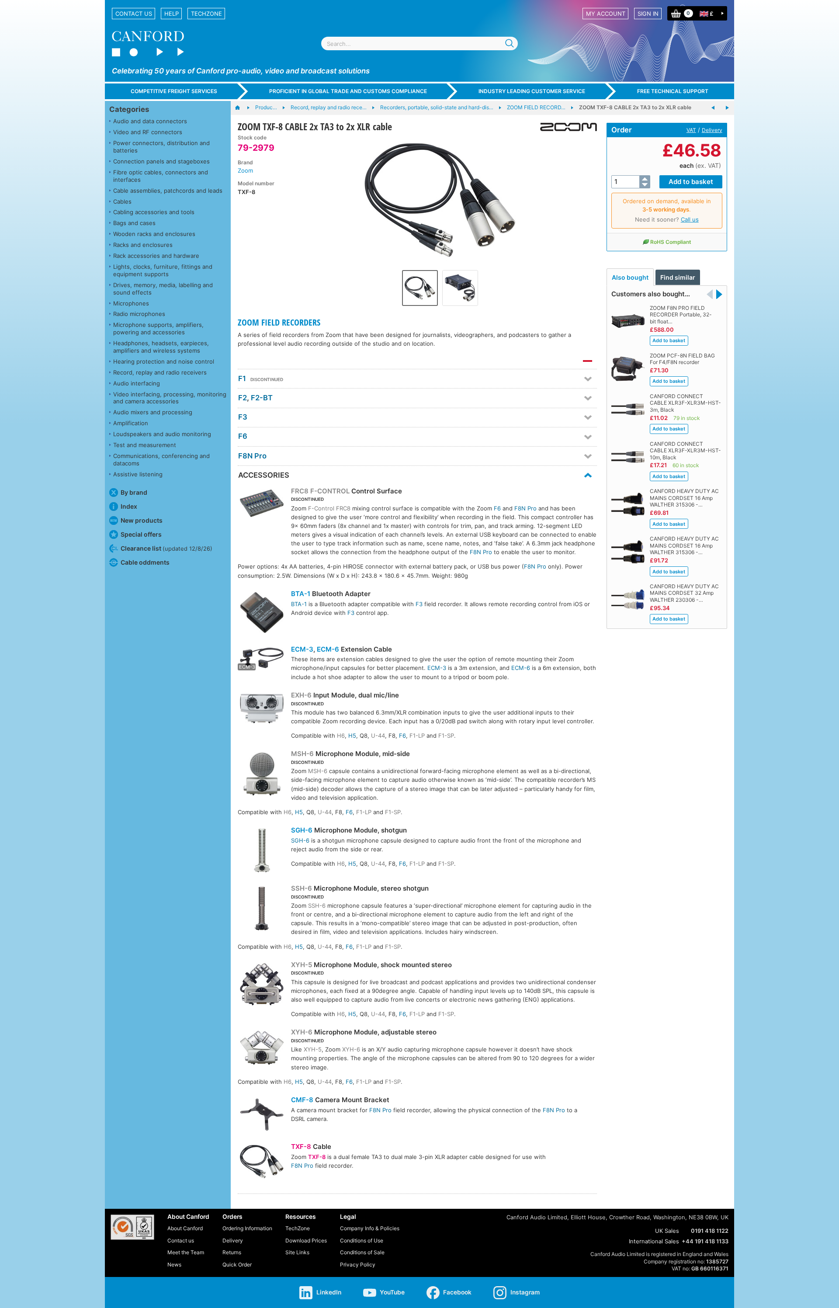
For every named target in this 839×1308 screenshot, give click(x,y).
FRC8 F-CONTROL (320, 491)
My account (605, 13)
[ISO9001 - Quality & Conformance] (132, 1227)
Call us (690, 219)
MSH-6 (302, 753)
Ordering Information (247, 1228)
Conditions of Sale (362, 1252)
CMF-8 (302, 1100)
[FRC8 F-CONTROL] (262, 504)
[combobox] (419, 43)
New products (142, 520)
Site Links (297, 1252)
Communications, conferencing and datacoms (161, 459)
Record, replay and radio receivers (160, 372)
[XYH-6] (262, 1048)
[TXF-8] (262, 1162)
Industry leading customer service (531, 91)
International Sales (654, 1241)
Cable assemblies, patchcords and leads (167, 190)
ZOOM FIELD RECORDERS (279, 322)
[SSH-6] (262, 910)
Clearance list (166, 548)
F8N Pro (252, 455)
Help (171, 13)
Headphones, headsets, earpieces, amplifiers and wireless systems (161, 347)
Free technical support (672, 91)
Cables (122, 201)
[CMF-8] (262, 1115)
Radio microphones (139, 313)
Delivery (712, 130)
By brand (134, 492)
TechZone (206, 13)
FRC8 (343, 508)
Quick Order (237, 1264)
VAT (691, 130)
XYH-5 (301, 965)
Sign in (648, 13)
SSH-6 (301, 888)
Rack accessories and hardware (156, 255)
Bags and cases (134, 222)
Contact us (133, 13)
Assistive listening (138, 474)
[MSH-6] (262, 775)
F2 (242, 397)
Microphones (131, 303)
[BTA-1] (262, 613)
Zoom (245, 170)
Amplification (130, 423)
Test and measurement (144, 444)
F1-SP (446, 735)
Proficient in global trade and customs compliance (348, 91)
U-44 (378, 735)
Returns (231, 1252)
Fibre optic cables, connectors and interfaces (160, 176)
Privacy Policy (357, 1264)
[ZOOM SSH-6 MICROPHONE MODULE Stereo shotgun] (713, 108)
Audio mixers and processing (152, 412)
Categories (129, 109)
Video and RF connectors (147, 131)
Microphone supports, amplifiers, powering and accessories (158, 328)
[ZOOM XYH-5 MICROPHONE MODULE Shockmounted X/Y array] (727, 108)
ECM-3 (302, 649)
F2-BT (262, 397)
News (174, 1264)
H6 (341, 735)
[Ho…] (242, 108)
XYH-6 (301, 1032)
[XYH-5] (262, 985)
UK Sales (667, 1230)
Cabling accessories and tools (153, 211)
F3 (242, 417)
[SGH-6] (262, 851)
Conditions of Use (361, 1240)
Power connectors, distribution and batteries (161, 146)
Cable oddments (145, 562)
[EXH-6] (262, 710)
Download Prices (306, 1240)
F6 (242, 436)
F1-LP (417, 735)
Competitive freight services (174, 91)
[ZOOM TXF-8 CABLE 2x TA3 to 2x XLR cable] (440, 200)
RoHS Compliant (670, 242)
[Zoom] (565, 127)
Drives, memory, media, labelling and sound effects (163, 288)
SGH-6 (301, 830)
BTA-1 (300, 594)
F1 (242, 378)
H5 (352, 735)
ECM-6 (328, 649)
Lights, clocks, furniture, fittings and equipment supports (162, 270)
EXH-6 (301, 695)
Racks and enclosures (143, 244)
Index (129, 506)
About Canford (185, 1228)
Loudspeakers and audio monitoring (162, 433)
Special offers (141, 534)
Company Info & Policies (369, 1228)
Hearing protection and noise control (163, 361)
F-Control (321, 508)
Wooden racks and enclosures (154, 233)
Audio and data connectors (150, 121)
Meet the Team (185, 1252)
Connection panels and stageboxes (161, 161)
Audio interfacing (136, 383)
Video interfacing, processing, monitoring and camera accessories (169, 398)
